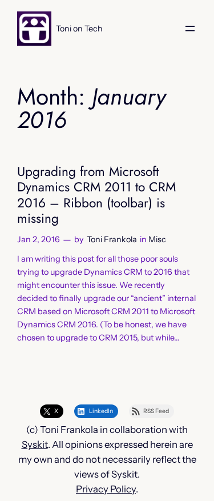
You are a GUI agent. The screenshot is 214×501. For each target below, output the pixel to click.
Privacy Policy (106, 489)
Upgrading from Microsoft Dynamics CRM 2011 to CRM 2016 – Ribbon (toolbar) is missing (96, 195)
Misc (157, 239)
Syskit (35, 444)
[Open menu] (190, 28)
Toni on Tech (79, 28)
